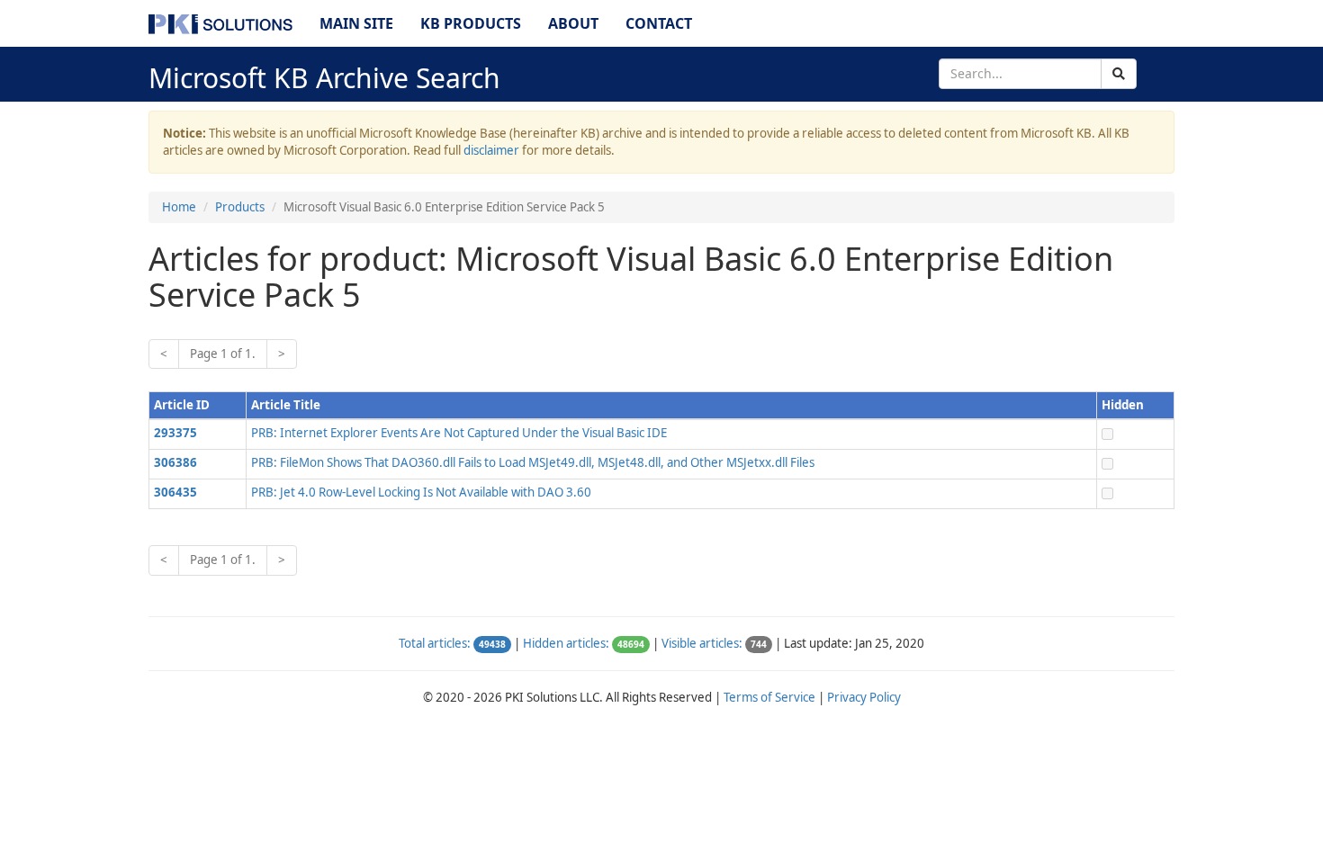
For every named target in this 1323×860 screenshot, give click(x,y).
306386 (175, 462)
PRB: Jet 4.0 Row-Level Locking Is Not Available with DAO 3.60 (421, 492)
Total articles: (435, 643)
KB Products (470, 23)
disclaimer (491, 150)
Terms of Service (769, 697)
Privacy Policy (864, 697)
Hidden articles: (566, 643)
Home (179, 207)
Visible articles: (702, 643)
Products (240, 207)
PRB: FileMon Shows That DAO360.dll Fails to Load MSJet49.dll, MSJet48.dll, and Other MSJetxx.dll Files (532, 462)
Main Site (356, 23)
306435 (175, 492)
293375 (175, 433)
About (573, 23)
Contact (659, 23)
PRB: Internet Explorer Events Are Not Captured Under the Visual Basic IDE (459, 433)
